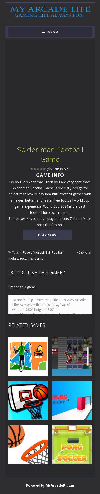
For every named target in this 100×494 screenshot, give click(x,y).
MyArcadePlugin (60, 485)
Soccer (24, 259)
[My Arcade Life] (50, 12)
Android (38, 252)
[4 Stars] (41, 169)
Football (57, 252)
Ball (47, 252)
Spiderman (37, 259)
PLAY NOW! (47, 235)
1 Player (25, 252)
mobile (13, 259)
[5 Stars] (44, 169)
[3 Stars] (38, 169)
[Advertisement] (50, 90)
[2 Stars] (35, 169)
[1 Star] (31, 169)
